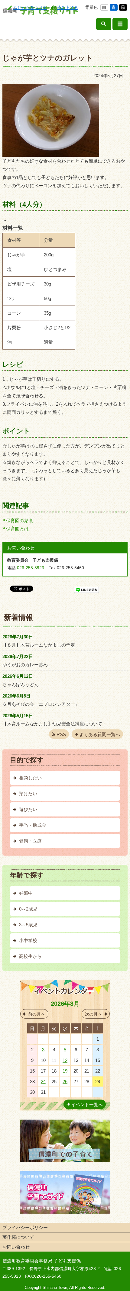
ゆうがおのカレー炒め (25, 664)
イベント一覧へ (87, 1104)
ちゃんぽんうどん (20, 684)
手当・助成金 (32, 825)
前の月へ (36, 1014)
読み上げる (67, 7)
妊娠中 (26, 893)
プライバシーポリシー (25, 1227)
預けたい (28, 793)
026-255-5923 (30, 567)
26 (65, 1081)
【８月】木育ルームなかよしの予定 (38, 644)
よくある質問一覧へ (99, 734)
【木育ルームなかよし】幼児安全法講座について (52, 723)
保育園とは (17, 528)
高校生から (30, 956)
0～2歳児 (28, 908)
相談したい (30, 777)
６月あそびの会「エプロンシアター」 (41, 704)
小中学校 (28, 940)
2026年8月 (65, 1003)
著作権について (18, 1237)
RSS (61, 734)
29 (65, 1039)
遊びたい (28, 809)
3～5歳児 (28, 924)
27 (43, 1039)
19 (65, 1070)
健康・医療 (30, 840)
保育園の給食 (19, 520)
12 (65, 1060)
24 (43, 1081)
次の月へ (93, 1014)
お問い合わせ (16, 1246)
